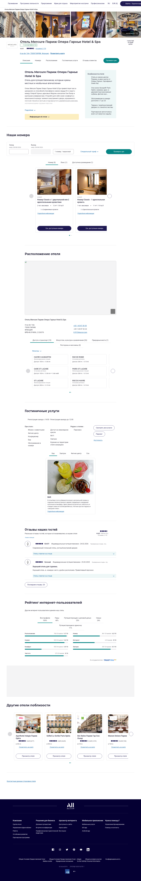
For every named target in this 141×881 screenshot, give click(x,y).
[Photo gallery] (70, 25)
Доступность (98, 440)
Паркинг (99, 434)
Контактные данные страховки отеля (21, 781)
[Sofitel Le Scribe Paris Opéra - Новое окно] (59, 723)
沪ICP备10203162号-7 (77, 866)
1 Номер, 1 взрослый (63, 152)
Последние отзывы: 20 (36, 585)
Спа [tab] (87, 453)
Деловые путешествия (43, 824)
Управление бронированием (114, 824)
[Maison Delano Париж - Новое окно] (120, 723)
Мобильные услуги (88, 824)
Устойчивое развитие (20, 834)
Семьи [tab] (98, 619)
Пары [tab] (57, 619)
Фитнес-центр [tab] (76, 453)
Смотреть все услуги (104, 428)
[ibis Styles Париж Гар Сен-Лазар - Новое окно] (89, 723)
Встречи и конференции (44, 827)
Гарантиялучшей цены (130, 42)
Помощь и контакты (112, 827)
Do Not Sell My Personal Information (88, 861)
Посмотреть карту (57, 53)
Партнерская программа (21, 837)
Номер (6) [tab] (52, 162)
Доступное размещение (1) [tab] (82, 162)
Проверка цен (111, 60)
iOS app (84, 827)
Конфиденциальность (112, 859)
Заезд (15, 146)
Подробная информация (55, 511)
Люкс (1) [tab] (64, 162)
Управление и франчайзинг (22, 827)
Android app (86, 831)
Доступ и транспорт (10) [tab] (42, 340)
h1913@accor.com (80, 332)
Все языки (62, 831)
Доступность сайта (65, 824)
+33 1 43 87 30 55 (80, 326)
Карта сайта (63, 827)
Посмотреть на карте (26, 747)
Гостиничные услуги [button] (42, 411)
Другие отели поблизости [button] (28, 705)
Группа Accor (17, 824)
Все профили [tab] (45, 619)
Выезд (37, 146)
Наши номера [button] (18, 135)
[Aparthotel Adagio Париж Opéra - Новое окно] (28, 723)
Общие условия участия (93, 859)
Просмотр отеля (28, 756)
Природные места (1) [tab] (100, 340)
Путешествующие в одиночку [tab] (70, 626)
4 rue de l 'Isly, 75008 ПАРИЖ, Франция (34, 53)
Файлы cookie (47, 861)
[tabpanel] (70, 202)
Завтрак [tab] (63, 453)
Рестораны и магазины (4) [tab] (70, 345)
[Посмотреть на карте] (70, 288)
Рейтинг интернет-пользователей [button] (53, 602)
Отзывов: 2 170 (41, 48)
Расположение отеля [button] (42, 254)
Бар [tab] (53, 453)
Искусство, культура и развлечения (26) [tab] (71, 340)
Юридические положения (64, 861)
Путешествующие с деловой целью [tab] (77, 619)
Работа (15, 831)
